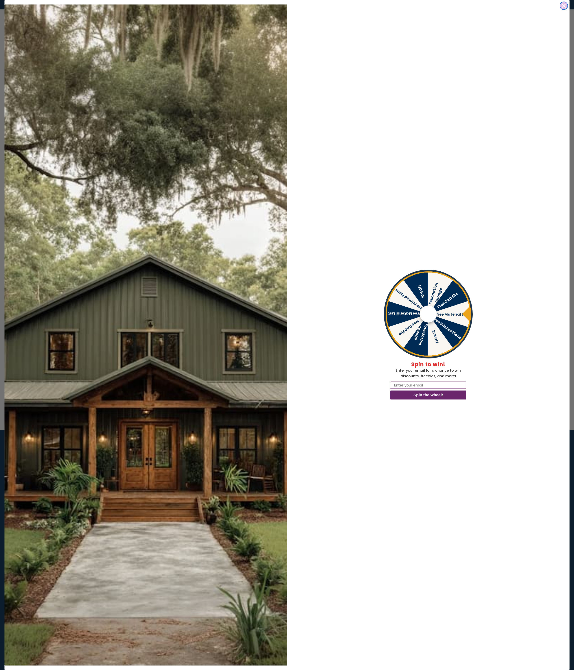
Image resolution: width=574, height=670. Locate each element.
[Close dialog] (564, 6)
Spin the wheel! (428, 395)
